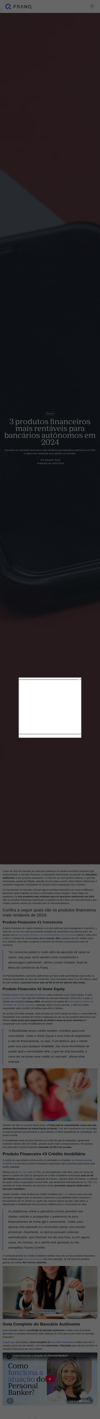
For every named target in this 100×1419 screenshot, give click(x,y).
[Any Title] (50, 707)
